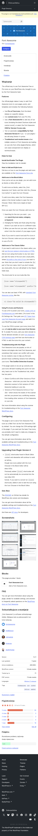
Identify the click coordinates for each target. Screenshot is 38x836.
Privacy (4, 770)
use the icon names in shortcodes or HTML (19, 251)
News (4, 763)
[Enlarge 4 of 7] (16, 560)
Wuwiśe (6, 70)
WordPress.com (8, 792)
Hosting (4, 766)
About (4, 760)
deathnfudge (10, 650)
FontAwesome (22, 685)
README (8, 495)
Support (4, 779)
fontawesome (9, 44)
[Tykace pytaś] (21, 21)
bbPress (5, 798)
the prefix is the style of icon (16, 259)
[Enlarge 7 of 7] (34, 551)
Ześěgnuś (6, 49)
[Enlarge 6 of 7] (34, 537)
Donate (23, 782)
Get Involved (24, 776)
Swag (23, 786)
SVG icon (27, 689)
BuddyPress (7, 802)
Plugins (22, 766)
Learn (4, 776)
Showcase (23, 760)
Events (22, 779)
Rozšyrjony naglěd (8, 695)
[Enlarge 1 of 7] (16, 523)
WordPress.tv (7, 786)
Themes (22, 763)
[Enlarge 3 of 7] (16, 547)
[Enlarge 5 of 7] (34, 523)
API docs (15, 512)
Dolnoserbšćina (11, 810)
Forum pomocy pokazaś (10, 748)
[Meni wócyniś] (35, 3)
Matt (4, 795)
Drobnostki (7, 56)
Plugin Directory (7, 8)
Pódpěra (7, 75)
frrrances (9, 643)
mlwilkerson (10, 631)
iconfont (33, 685)
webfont (33, 689)
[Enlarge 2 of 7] (16, 535)
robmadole (9, 637)
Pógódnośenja (9, 61)
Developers (6, 782)
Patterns (23, 770)
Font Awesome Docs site (24, 173)
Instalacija (7, 66)
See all (34, 727)
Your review (6, 727)
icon (28, 685)
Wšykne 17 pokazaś (30, 681)
